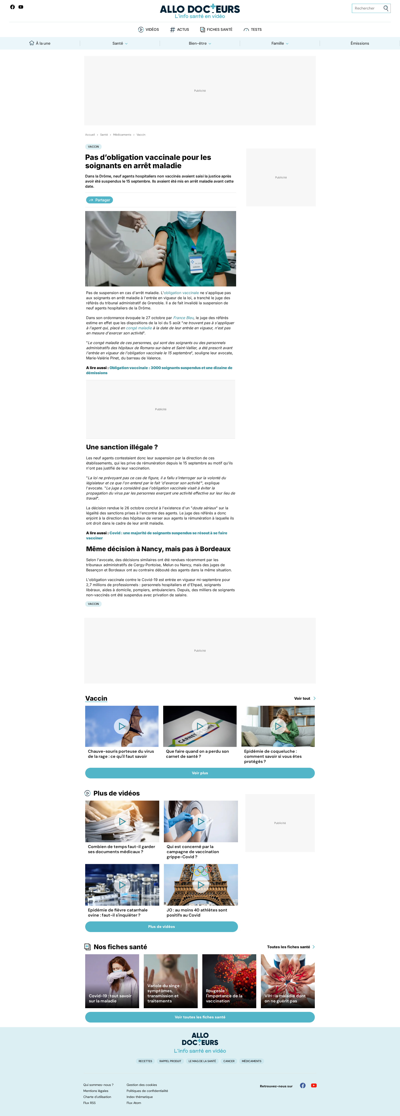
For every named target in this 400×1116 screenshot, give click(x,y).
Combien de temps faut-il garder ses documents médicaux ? (121, 849)
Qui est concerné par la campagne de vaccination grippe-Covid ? (193, 852)
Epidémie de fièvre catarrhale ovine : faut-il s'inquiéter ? (118, 912)
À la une (43, 43)
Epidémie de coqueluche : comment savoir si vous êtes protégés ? (273, 756)
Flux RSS (89, 1103)
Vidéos (152, 29)
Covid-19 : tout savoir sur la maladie (110, 998)
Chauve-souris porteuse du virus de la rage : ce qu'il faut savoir (121, 754)
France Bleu (183, 317)
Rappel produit (170, 1061)
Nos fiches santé (120, 947)
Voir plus (200, 773)
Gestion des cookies (142, 1085)
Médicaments (122, 135)
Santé (117, 43)
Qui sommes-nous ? (98, 1085)
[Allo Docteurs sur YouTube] (21, 7)
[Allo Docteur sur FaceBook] (12, 7)
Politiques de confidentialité (147, 1091)
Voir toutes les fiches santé (200, 1017)
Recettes (145, 1061)
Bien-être (198, 43)
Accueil (90, 135)
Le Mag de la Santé (202, 1061)
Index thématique (140, 1097)
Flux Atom (134, 1103)
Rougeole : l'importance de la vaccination (224, 996)
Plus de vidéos (117, 793)
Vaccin (141, 135)
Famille (278, 43)
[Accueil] (200, 1043)
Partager (102, 200)
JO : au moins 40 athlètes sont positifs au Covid (197, 912)
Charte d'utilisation (97, 1097)
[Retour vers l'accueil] (200, 11)
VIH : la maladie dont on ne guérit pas (285, 998)
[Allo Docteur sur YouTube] (314, 1085)
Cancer (228, 1061)
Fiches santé (219, 29)
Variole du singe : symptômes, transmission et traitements (164, 993)
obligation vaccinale (181, 292)
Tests (256, 29)
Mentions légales (95, 1091)
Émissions (360, 43)
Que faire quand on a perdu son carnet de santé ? (197, 754)
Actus (183, 29)
